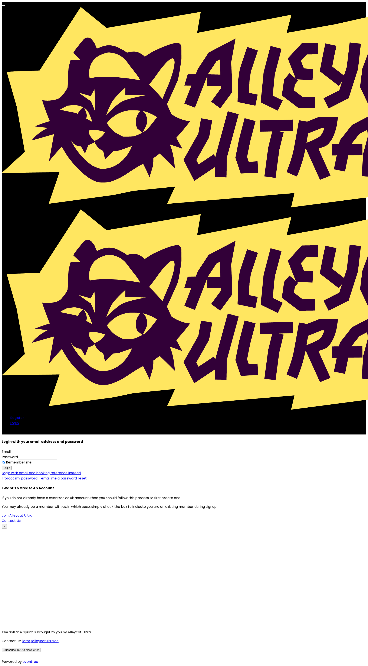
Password (10, 457)
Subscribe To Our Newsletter (21, 650)
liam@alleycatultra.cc (40, 640)
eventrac (30, 661)
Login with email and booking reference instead (41, 473)
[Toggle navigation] (3, 5)
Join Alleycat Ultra (17, 515)
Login (14, 423)
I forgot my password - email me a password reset (44, 478)
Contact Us (11, 520)
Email (6, 451)
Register (17, 417)
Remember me (19, 462)
